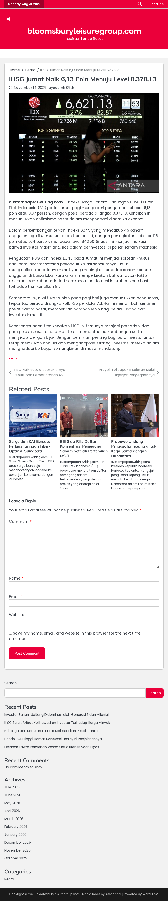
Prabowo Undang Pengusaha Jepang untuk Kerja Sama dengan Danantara (133, 448)
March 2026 (13, 818)
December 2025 (17, 842)
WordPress (150, 894)
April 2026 (12, 811)
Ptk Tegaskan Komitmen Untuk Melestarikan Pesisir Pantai (51, 730)
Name (16, 578)
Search (10, 683)
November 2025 (17, 850)
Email (15, 596)
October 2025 (15, 858)
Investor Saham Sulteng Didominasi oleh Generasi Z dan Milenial (56, 714)
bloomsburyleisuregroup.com (84, 31)
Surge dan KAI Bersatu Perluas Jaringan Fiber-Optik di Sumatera (30, 446)
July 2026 (12, 787)
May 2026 (12, 803)
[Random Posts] (8, 19)
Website (16, 614)
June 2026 (12, 795)
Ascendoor (113, 894)
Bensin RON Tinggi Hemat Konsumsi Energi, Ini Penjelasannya (53, 739)
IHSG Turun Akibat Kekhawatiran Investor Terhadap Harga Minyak (57, 722)
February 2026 (15, 826)
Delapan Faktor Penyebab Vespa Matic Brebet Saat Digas (51, 747)
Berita (13, 358)
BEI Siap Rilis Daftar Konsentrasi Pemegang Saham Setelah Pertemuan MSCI (84, 448)
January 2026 (15, 834)
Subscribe (155, 4)
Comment (20, 521)
